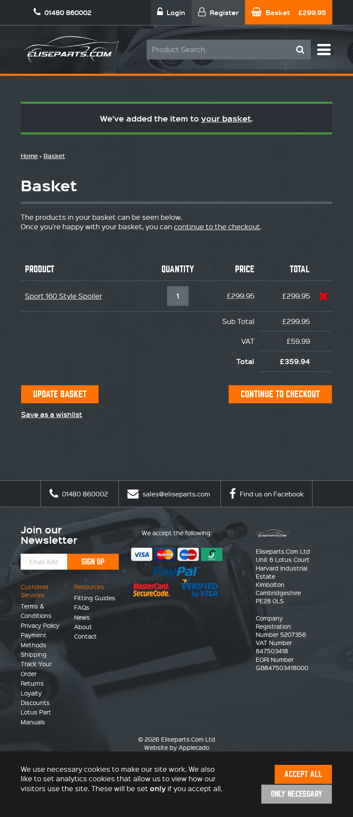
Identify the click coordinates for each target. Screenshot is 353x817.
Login (175, 12)
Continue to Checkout (280, 394)
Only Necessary (296, 794)
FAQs (82, 607)
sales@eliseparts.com (175, 494)
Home (29, 156)
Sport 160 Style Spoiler (63, 295)
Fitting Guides (94, 598)
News (82, 617)
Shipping (33, 654)
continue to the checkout (217, 226)
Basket (295, 12)
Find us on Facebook (270, 494)
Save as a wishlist (51, 414)
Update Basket (60, 394)
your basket (226, 118)
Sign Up (93, 562)
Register (223, 12)
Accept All (303, 774)
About (83, 626)
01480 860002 (84, 494)
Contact (85, 636)
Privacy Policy (40, 625)
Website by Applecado (176, 747)
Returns (32, 683)
